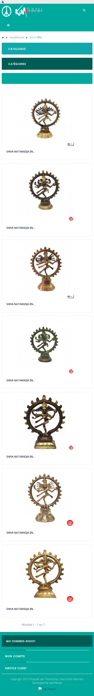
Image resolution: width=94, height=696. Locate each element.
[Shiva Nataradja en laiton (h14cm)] (47, 269)
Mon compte (15, 656)
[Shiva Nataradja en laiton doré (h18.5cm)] (47, 574)
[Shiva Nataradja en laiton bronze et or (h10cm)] (47, 192)
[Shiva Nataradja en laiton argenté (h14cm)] (47, 498)
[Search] (84, 10)
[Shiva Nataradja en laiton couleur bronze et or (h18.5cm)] (47, 421)
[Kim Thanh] (23, 11)
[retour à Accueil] (3, 37)
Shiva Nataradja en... (20, 151)
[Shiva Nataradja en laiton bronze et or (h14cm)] (47, 116)
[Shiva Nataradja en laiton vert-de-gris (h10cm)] (47, 345)
